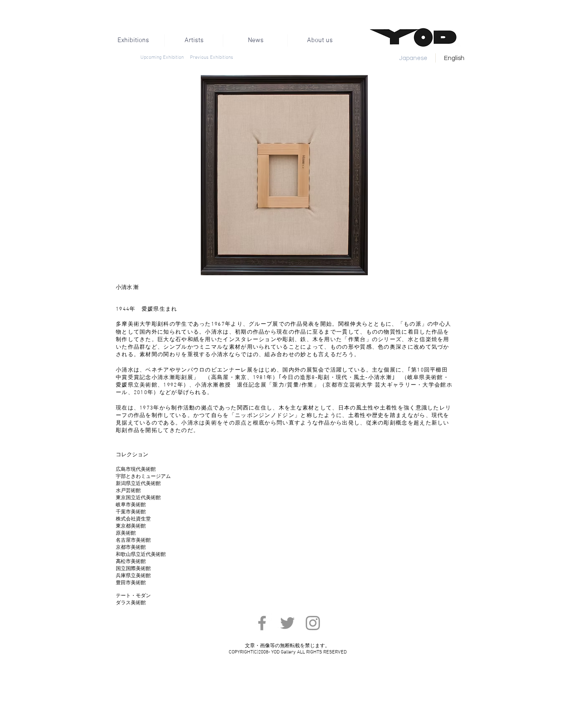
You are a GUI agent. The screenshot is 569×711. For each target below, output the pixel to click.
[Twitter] (287, 623)
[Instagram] (312, 623)
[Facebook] (262, 623)
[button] (277, 175)
